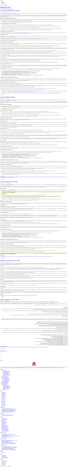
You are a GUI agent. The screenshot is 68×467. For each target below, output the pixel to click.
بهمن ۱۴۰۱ (3, 403)
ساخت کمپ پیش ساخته (4, 428)
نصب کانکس (24, 295)
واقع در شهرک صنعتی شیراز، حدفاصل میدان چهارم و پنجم (27, 32)
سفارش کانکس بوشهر (37, 176)
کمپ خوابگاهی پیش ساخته (6, 386)
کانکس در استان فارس (19, 256)
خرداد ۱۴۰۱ (3, 402)
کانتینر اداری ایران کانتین (4, 422)
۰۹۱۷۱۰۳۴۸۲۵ (28, 21)
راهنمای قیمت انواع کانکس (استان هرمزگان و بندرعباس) (10, 10)
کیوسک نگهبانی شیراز (6, 380)
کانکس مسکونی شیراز (6, 372)
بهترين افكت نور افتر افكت (5, 457)
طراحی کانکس (20, 295)
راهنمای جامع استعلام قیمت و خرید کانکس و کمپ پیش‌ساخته (9, 410)
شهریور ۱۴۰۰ (4, 399)
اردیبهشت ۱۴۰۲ (4, 404)
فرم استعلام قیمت (34, 28)
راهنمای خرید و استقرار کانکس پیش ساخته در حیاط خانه (10, 260)
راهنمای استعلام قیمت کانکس (9, 256)
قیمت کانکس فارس (30, 256)
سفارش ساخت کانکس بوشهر (30, 176)
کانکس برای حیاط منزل (6, 295)
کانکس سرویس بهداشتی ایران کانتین (6, 435)
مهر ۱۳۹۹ (3, 395)
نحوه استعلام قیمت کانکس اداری (5, 441)
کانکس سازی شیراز (4, 383)
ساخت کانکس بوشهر (42, 176)
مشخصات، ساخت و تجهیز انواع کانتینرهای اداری (7, 409)
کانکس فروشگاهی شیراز (6, 375)
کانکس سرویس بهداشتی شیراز (7, 374)
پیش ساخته (3, 420)
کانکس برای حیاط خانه (12, 295)
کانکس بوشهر (61, 176)
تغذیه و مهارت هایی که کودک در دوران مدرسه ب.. (7, 415)
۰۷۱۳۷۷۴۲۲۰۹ (36, 21)
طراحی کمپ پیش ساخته (5, 427)
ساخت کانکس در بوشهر (3, 177)
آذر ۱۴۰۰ (3, 400)
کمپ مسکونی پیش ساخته (6, 385)
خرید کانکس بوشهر (57, 176)
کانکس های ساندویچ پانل (42, 281)
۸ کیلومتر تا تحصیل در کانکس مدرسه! (6, 446)
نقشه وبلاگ (3, 2)
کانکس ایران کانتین (4, 62)
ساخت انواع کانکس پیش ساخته (60, 318)
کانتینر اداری (3, 423)
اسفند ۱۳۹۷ (3, 392)
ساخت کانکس (2, 295)
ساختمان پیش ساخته (5, 382)
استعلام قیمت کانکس (2, 256)
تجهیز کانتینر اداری (4, 421)
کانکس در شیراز (15, 256)
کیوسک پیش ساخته (4, 378)
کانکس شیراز (34, 256)
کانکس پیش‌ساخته (4, 303)
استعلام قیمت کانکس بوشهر (13, 176)
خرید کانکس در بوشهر (8, 177)
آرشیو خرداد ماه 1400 (5, 7)
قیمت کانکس (46, 256)
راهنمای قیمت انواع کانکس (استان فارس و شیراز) (9, 181)
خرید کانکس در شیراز (5, 381)
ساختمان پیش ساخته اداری (5, 425)
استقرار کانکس (27, 295)
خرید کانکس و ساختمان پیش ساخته (51, 184)
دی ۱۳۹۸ (3, 393)
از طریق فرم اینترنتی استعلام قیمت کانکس (29, 112)
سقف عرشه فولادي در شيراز (5, 430)
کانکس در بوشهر (25, 176)
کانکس (49, 256)
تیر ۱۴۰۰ (3, 398)
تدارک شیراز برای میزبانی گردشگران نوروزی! (7, 437)
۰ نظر (2, 95)
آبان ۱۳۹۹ (3, 396)
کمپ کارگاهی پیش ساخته (6, 387)
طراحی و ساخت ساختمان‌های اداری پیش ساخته (7, 411)
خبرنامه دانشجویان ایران (3, 346)
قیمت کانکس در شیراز (5, 376)
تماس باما (3, 3)
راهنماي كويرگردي (4, 455)
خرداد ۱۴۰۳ (3, 405)
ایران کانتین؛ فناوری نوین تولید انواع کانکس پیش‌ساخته (9, 299)
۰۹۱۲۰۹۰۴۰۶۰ (32, 21)
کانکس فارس (42, 256)
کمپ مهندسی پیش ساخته (6, 388)
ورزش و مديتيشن (4, 456)
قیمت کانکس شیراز (25, 256)
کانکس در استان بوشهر (20, 176)
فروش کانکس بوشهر (47, 176)
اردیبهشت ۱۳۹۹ (4, 394)
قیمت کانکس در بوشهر (7, 176)
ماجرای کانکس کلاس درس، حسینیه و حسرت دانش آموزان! (9, 434)
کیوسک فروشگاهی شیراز (6, 379)
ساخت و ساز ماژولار (4, 418)
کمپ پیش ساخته (4, 384)
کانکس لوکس (3, 424)
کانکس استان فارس (38, 256)
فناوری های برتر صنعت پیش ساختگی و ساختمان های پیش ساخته (9, 408)
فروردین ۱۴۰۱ (4, 401)
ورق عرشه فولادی (4, 389)
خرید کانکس (54, 13)
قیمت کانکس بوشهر (52, 176)
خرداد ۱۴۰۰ (3, 397)
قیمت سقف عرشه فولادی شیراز (5, 429)
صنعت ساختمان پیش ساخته (5, 419)
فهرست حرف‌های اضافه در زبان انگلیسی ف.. (7, 414)
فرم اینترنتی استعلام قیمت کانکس (28, 196)
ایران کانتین (42, 271)
